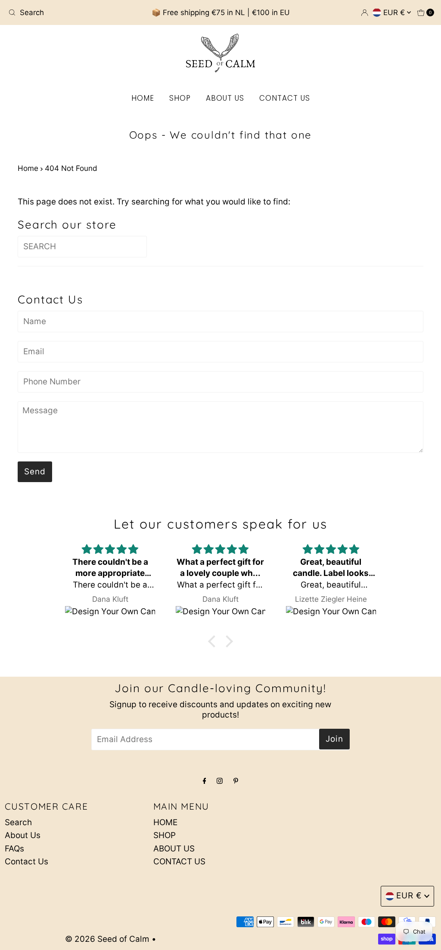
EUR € (395, 12)
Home (28, 168)
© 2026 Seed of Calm (107, 939)
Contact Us (26, 861)
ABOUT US (225, 98)
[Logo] (220, 53)
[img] (110, 549)
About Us (22, 835)
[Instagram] (220, 780)
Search (18, 822)
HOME (142, 98)
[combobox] (74, 12)
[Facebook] (204, 780)
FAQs (14, 849)
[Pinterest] (235, 780)
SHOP (180, 98)
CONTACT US (284, 98)
